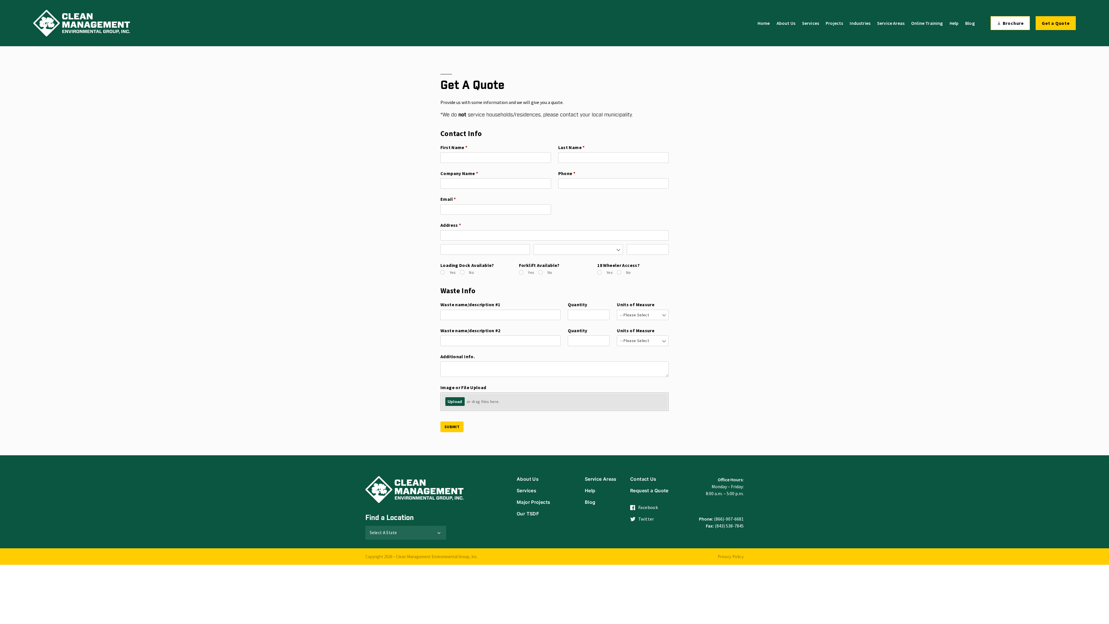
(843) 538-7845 (729, 526)
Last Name (581, 147)
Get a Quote (1056, 23)
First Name (463, 147)
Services (810, 23)
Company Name (468, 173)
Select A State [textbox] (383, 532)
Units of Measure (635, 304)
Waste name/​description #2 (470, 330)
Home (764, 23)
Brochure (1013, 23)
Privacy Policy (731, 556)
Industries (860, 23)
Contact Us (643, 479)
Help (954, 23)
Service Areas (891, 23)
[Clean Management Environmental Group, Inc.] (81, 23)
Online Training (927, 23)
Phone (576, 173)
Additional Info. (457, 356)
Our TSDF (528, 513)
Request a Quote (649, 490)
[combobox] (578, 249)
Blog (970, 23)
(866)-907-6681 (729, 519)
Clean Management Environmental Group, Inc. (437, 556)
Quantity (577, 304)
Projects (834, 23)
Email (457, 199)
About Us (786, 23)
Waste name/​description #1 (470, 304)
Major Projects (533, 502)
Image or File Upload (463, 387)
